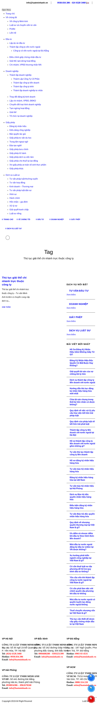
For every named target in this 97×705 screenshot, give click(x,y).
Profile (12, 29)
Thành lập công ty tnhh (23, 86)
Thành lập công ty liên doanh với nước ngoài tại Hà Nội (82, 432)
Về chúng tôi (11, 17)
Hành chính (14, 198)
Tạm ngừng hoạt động (19, 108)
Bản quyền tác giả (17, 134)
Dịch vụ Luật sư (13, 175)
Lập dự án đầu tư (17, 43)
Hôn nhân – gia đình (18, 202)
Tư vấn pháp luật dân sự (20, 190)
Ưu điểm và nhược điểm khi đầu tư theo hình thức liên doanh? (82, 536)
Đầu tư (9, 39)
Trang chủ (10, 14)
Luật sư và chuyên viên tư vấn (23, 25)
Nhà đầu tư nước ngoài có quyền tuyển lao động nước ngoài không (82, 602)
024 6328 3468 (79, 3)
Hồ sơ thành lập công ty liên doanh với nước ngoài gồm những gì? (82, 443)
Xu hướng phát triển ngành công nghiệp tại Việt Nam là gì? (80, 558)
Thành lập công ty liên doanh (26, 83)
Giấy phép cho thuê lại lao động (23, 161)
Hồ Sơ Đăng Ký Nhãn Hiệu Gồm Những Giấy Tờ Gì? (82, 352)
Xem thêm (6, 307)
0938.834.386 (63, 3)
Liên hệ (12, 33)
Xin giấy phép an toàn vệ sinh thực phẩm (27, 165)
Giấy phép (10, 122)
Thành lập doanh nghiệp (20, 75)
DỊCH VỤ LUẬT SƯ (80, 330)
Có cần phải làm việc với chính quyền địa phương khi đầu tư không (82, 591)
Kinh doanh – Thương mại (21, 186)
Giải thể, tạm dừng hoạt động (22, 61)
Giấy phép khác (16, 168)
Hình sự (13, 194)
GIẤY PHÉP (75, 317)
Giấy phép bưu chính (18, 149)
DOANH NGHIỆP (78, 304)
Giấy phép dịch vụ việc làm (21, 157)
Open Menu (6, 10)
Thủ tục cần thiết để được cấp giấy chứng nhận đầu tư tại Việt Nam (82, 621)
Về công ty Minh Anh (18, 21)
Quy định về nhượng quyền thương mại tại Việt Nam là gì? (82, 525)
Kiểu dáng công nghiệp (19, 130)
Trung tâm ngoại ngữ (18, 142)
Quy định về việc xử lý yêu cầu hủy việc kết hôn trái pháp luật (82, 413)
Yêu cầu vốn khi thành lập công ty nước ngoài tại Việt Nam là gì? (82, 580)
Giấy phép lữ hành (17, 153)
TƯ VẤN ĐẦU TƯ (79, 290)
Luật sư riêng (15, 213)
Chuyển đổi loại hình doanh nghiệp (25, 104)
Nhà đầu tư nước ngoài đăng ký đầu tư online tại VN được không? (81, 547)
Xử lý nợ (13, 206)
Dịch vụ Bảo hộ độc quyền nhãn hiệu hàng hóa (80, 497)
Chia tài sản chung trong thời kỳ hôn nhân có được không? (82, 402)
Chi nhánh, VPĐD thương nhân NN (25, 65)
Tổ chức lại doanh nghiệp (20, 116)
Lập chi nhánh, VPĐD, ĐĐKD (22, 101)
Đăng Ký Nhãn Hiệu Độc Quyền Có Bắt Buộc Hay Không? (81, 363)
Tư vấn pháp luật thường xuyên (23, 179)
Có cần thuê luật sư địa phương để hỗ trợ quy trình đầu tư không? (81, 569)
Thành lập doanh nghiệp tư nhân (28, 90)
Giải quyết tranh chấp (19, 209)
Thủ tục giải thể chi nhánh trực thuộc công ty (14, 281)
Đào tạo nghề (15, 145)
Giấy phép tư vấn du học (20, 138)
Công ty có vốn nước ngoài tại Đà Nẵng (31, 51)
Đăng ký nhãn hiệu (17, 126)
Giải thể (12, 112)
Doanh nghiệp (12, 71)
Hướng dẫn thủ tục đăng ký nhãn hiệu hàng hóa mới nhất (81, 391)
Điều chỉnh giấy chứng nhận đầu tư (25, 57)
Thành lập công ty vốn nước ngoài (24, 47)
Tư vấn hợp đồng (17, 183)
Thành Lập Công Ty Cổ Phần (26, 79)
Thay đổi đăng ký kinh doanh (22, 97)
